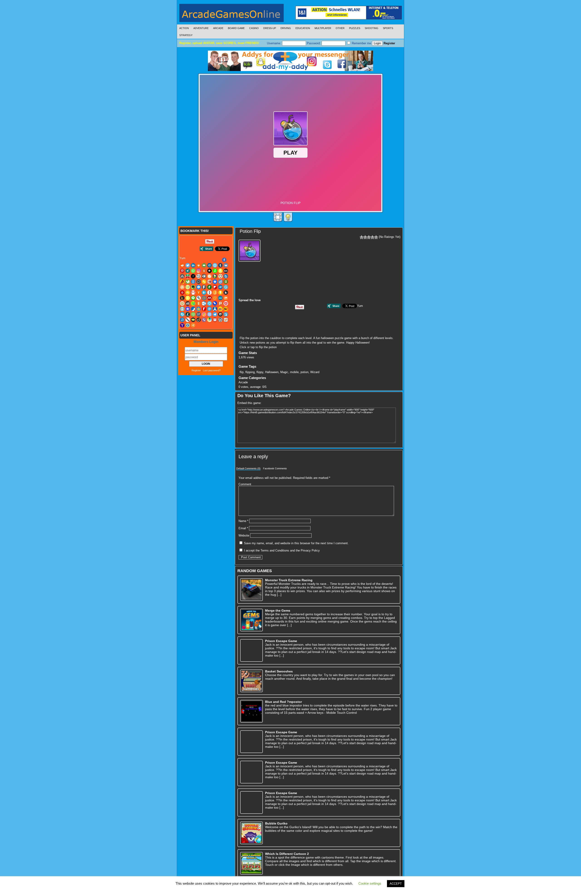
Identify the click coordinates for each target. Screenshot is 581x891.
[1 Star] (361, 237)
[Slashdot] (350, 326)
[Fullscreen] (277, 217)
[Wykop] (279, 332)
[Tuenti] (393, 326)
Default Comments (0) (248, 468)
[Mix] (241, 326)
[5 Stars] (376, 237)
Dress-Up (269, 28)
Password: (314, 43)
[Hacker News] (323, 321)
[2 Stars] (365, 237)
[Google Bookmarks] (306, 321)
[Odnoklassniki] (263, 326)
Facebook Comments (275, 468)
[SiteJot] (339, 326)
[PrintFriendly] (295, 326)
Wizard (314, 372)
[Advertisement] (366, 268)
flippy (259, 372)
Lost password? (212, 370)
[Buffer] (295, 315)
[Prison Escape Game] (251, 650)
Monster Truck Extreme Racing (289, 580)
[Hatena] (328, 321)
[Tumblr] (257, 315)
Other (340, 28)
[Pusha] (306, 326)
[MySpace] (252, 326)
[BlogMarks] (350, 315)
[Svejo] (366, 326)
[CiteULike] (377, 315)
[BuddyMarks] (366, 315)
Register (389, 43)
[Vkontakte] (263, 315)
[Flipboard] (290, 321)
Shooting (371, 28)
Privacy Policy (310, 550)
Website (244, 535)
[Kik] (350, 321)
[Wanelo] (263, 332)
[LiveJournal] (372, 321)
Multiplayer (323, 28)
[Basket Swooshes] (251, 680)
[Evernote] (268, 321)
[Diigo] (246, 321)
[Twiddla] (241, 332)
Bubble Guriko (276, 823)
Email (243, 528)
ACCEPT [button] (396, 883)
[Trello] (388, 326)
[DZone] (263, 321)
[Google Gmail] (317, 321)
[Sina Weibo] (334, 326)
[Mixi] (246, 326)
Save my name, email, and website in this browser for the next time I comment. (296, 543)
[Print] (395, 310)
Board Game (236, 28)
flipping (250, 372)
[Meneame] (388, 321)
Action (184, 28)
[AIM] (301, 315)
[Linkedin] (390, 310)
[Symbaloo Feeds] (372, 326)
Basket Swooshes (279, 671)
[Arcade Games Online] (231, 14)
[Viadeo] (252, 332)
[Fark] (279, 321)
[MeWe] (393, 321)
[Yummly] (290, 315)
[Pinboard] (279, 326)
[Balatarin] (323, 315)
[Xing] (274, 315)
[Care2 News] (372, 315)
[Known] (361, 321)
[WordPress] (274, 332)
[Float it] (252, 315)
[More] (295, 332)
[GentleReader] (301, 321)
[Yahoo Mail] (285, 332)
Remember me (361, 43)
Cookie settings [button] (369, 883)
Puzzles (354, 28)
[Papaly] (274, 326)
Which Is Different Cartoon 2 (287, 854)
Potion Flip (250, 231)
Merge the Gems (277, 610)
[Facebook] (373, 310)
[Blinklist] (339, 315)
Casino (254, 28)
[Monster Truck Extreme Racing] (251, 589)
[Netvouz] (257, 326)
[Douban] (252, 321)
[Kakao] (344, 321)
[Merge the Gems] (251, 620)
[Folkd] (295, 321)
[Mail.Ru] (377, 321)
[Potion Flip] (250, 250)
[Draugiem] (257, 321)
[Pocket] (290, 326)
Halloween (271, 372)
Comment (245, 484)
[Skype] (344, 326)
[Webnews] (268, 332)
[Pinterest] (268, 315)
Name (243, 521)
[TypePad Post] (246, 332)
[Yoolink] (290, 332)
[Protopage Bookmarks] (301, 326)
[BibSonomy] (328, 315)
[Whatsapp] (279, 315)
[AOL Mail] (312, 315)
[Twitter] (384, 310)
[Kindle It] (355, 321)
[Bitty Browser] (334, 315)
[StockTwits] (361, 326)
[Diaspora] (241, 321)
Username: (274, 43)
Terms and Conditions (275, 550)
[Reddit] (379, 310)
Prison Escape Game (281, 641)
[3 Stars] (369, 237)
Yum (360, 306)
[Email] (241, 315)
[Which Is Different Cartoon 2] (251, 863)
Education (302, 28)
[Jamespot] (339, 321)
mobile (294, 372)
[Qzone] (312, 326)
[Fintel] (285, 321)
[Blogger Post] (344, 315)
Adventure (201, 28)
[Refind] (323, 326)
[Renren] (328, 326)
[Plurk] (285, 326)
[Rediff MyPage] (317, 326)
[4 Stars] (372, 237)
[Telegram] (377, 326)
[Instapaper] (334, 321)
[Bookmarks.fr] (355, 315)
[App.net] (317, 315)
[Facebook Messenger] (274, 321)
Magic (284, 372)
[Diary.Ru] (393, 315)
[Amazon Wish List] (306, 315)
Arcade (218, 28)
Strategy (185, 35)
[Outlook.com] (268, 326)
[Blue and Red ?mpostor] (251, 711)
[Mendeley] (383, 321)
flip (242, 372)
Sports (388, 28)
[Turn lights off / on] (288, 217)
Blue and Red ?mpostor (283, 702)
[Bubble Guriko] (251, 833)
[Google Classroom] (312, 321)
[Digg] (246, 315)
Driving (286, 28)
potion (304, 372)
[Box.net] (361, 315)
